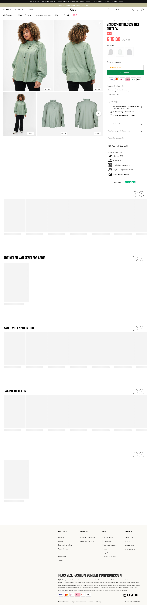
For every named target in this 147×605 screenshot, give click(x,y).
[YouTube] (136, 594)
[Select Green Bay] (120, 52)
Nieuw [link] (20, 15)
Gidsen (31, 10)
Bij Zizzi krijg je (113, 102)
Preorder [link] (67, 15)
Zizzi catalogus (130, 549)
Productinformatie (114, 124)
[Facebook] (128, 594)
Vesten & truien (63, 549)
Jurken (60, 553)
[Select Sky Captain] (129, 52)
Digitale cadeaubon (109, 545)
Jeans (60, 561)
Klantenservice (107, 537)
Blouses (116, 21)
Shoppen (7, 10)
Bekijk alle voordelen (87, 541)
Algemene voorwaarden (79, 602)
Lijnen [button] (57, 15)
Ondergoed (62, 557)
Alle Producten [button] (8, 15)
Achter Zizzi (129, 537)
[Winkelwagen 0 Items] (142, 9)
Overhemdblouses (127, 21)
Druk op (127, 541)
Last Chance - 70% (113, 94)
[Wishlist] (100, 23)
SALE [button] (75, 15)
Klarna (104, 549)
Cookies (91, 602)
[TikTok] (132, 594)
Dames (109, 21)
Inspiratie (19, 10)
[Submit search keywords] (108, 10)
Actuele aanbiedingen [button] (43, 15)
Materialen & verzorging (116, 138)
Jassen (60, 541)
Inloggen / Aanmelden (87, 537)
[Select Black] (111, 52)
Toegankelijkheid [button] (108, 553)
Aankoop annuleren (109, 557)
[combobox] (117, 10)
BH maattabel (107, 541)
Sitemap (98, 602)
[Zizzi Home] (73, 9)
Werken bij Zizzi (130, 545)
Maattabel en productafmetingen (119, 131)
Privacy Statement (63, 602)
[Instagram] (124, 594)
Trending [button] (28, 15)
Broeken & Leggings (65, 545)
